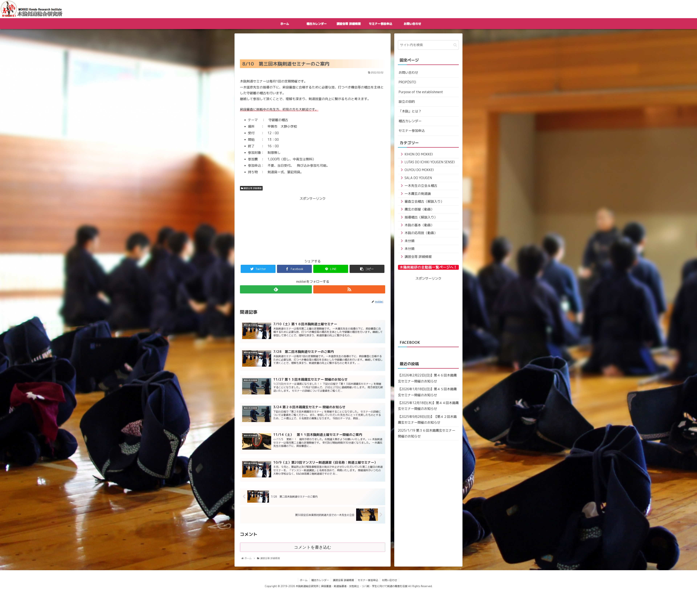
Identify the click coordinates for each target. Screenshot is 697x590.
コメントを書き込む (312, 547)
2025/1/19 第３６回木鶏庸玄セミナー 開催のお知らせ (426, 433)
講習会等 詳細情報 (252, 188)
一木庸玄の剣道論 (418, 193)
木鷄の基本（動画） (419, 225)
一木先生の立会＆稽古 (421, 185)
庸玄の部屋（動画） (419, 209)
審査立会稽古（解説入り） (424, 201)
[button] (455, 45)
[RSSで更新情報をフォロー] (349, 289)
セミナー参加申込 (412, 130)
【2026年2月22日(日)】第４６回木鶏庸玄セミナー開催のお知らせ (427, 378)
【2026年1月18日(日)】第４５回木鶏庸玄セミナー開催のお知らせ (427, 392)
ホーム (303, 580)
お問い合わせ (408, 72)
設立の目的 (407, 101)
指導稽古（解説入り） (421, 217)
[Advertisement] (312, 45)
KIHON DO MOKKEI (419, 154)
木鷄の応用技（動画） (421, 233)
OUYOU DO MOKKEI (419, 170)
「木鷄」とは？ (410, 111)
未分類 (409, 241)
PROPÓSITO (407, 82)
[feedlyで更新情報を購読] (276, 289)
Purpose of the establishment (421, 92)
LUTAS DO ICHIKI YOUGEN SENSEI (430, 162)
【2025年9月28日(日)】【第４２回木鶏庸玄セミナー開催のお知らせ (427, 419)
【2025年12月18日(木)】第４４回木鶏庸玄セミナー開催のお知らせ (428, 406)
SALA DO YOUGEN (418, 178)
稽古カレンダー (410, 121)
